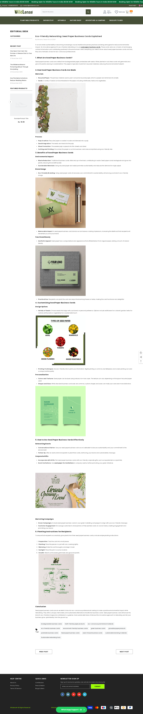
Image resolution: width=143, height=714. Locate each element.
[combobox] (63, 11)
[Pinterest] (74, 694)
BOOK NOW (24, 2)
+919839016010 (13, 5)
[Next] (32, 102)
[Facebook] (62, 694)
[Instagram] (68, 694)
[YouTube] (79, 694)
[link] (21, 118)
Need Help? (132, 5)
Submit (98, 686)
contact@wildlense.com (31, 5)
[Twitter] (85, 694)
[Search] (66, 11)
